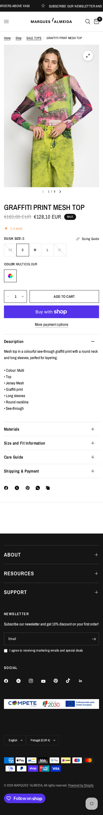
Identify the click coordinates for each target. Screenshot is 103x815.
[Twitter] (22, 681)
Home (7, 38)
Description (14, 341)
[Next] (60, 191)
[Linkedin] (84, 681)
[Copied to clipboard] (49, 488)
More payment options (51, 324)
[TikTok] (72, 680)
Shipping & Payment (21, 471)
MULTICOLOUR (10, 276)
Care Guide (13, 457)
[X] (18, 488)
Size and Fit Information (24, 443)
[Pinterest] (29, 488)
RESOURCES (19, 573)
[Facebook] (7, 488)
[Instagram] (34, 681)
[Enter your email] (93, 639)
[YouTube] (47, 681)
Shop (18, 38)
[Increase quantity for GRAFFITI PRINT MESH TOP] (23, 296)
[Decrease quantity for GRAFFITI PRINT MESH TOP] (8, 296)
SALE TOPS (33, 38)
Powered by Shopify (80, 785)
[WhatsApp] (39, 488)
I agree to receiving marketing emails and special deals (46, 650)
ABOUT (12, 554)
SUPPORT (15, 592)
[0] (95, 21)
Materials (11, 429)
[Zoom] (88, 56)
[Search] (87, 21)
